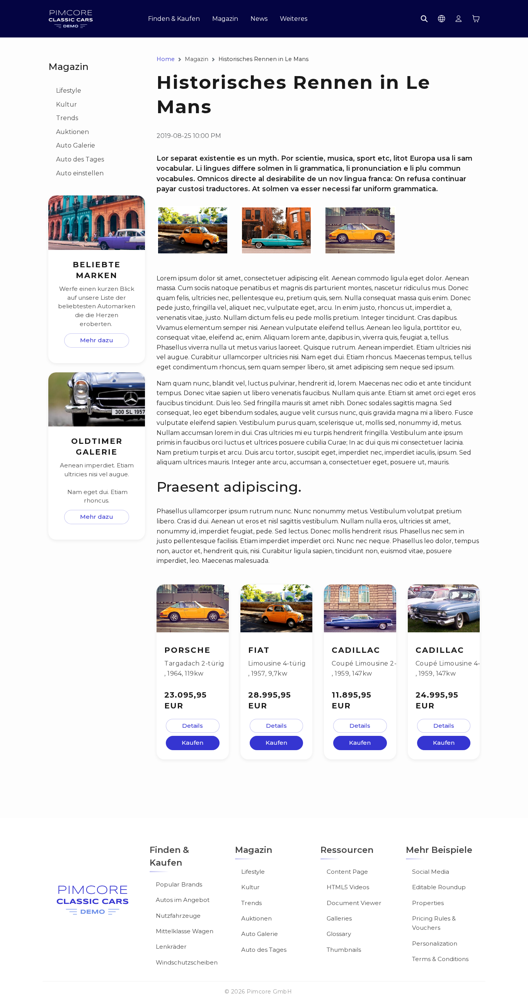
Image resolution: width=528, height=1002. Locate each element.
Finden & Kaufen (174, 19)
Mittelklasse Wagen (184, 931)
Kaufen (192, 742)
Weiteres (293, 19)
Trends (67, 118)
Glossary (339, 933)
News (258, 19)
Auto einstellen (80, 173)
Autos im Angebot (182, 899)
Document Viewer (354, 903)
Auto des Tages (80, 159)
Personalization (434, 943)
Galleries (339, 918)
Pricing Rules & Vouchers (434, 923)
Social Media (430, 871)
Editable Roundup (439, 887)
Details (192, 725)
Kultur (66, 104)
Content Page (347, 871)
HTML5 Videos (348, 887)
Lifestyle (68, 90)
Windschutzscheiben (187, 962)
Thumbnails (344, 949)
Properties (428, 903)
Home (166, 59)
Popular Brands (179, 884)
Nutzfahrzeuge (178, 915)
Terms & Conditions (440, 959)
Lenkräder (171, 946)
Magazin (225, 19)
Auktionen (72, 132)
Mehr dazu (96, 340)
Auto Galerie (75, 145)
